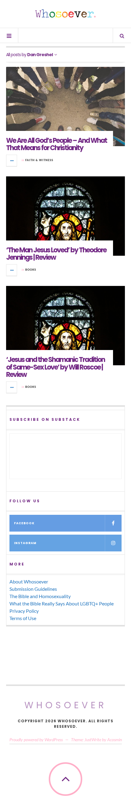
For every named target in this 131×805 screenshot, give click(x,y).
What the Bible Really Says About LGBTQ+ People (61, 603)
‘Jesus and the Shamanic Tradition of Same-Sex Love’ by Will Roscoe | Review (55, 367)
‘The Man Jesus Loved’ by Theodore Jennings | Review (56, 253)
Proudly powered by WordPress (36, 739)
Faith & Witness (39, 160)
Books (30, 269)
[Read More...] (11, 160)
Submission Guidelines (33, 589)
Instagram (25, 543)
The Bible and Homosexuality (40, 596)
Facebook (24, 523)
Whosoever (65, 705)
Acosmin (114, 739)
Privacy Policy (24, 611)
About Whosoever (28, 581)
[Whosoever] (65, 13)
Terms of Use (22, 618)
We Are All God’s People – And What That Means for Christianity (56, 144)
